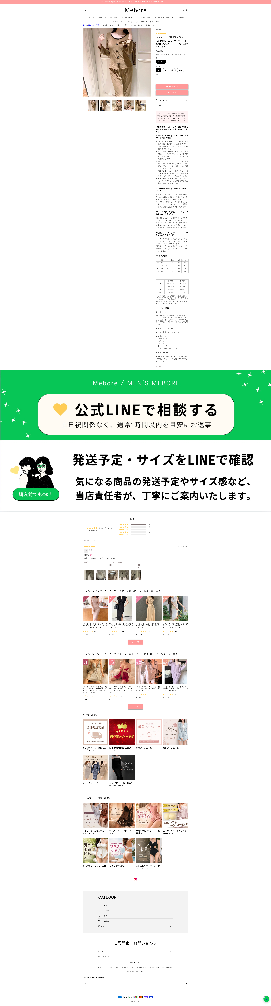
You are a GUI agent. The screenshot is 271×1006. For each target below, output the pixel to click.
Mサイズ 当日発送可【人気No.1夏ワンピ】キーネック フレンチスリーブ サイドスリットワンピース (122, 625)
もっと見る (135, 642)
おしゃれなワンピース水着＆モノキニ (148, 867)
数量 (157, 75)
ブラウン (161, 62)
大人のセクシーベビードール (121, 832)
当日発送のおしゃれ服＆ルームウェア (94, 749)
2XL (180, 70)
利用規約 (169, 968)
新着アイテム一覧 (144, 748)
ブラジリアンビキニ (118, 866)
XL (172, 70)
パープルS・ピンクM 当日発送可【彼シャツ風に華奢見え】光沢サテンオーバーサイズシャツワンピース (148, 688)
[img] (89, 547)
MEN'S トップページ (122, 968)
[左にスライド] (85, 105)
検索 (133, 968)
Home (85, 25)
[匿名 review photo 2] (101, 575)
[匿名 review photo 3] (112, 575)
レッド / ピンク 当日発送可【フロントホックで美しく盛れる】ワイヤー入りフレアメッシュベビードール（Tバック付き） (122, 689)
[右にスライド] (149, 105)
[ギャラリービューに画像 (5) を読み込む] (140, 105)
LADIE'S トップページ (105, 968)
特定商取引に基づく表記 (135, 971)
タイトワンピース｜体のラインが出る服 (121, 784)
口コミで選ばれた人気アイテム (121, 749)
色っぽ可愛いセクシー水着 (94, 866)
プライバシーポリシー (156, 968)
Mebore (138, 1001)
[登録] (118, 983)
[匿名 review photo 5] (136, 575)
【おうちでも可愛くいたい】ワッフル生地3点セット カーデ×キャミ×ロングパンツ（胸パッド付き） (175, 688)
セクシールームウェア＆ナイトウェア (94, 832)
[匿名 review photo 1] (89, 575)
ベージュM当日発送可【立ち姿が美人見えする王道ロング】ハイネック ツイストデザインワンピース (148, 625)
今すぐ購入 (172, 93)
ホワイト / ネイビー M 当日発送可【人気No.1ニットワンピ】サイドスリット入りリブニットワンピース (175, 625)
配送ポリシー (141, 968)
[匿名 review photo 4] (124, 575)
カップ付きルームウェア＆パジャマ (174, 832)
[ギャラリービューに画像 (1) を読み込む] (93, 105)
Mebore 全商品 (93, 25)
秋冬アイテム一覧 (171, 748)
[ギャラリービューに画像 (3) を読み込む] (117, 105)
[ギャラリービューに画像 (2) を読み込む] (105, 105)
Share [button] (160, 367)
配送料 (163, 54)
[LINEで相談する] (266, 999)
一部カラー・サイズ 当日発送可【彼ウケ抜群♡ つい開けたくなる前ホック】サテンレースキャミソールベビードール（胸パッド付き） (95, 689)
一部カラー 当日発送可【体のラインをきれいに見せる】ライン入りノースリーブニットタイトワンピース (95, 625)
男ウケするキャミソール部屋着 (148, 832)
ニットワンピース (90, 783)
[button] (85, 10)
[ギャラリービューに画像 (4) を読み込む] (128, 105)
